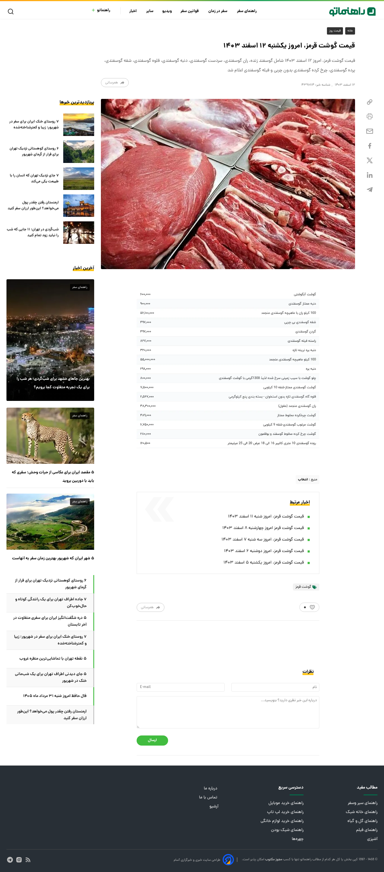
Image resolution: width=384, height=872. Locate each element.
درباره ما (211, 788)
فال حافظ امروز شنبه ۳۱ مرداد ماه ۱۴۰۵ (55, 696)
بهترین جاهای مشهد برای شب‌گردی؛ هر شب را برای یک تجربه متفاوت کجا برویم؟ (53, 383)
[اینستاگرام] (19, 860)
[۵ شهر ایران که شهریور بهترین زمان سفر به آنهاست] (50, 522)
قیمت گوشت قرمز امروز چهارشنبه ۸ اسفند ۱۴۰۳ (263, 528)
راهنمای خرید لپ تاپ (285, 812)
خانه (350, 31)
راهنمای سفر (247, 11)
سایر (149, 11)
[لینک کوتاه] (370, 102)
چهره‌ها (298, 839)
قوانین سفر (190, 11)
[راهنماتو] (352, 11)
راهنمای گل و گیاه (362, 821)
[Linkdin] (369, 175)
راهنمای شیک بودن (287, 830)
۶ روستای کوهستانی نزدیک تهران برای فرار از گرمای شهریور (34, 152)
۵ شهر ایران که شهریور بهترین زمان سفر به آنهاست (53, 558)
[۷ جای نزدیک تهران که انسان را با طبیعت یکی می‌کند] (78, 178)
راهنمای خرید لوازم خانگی (282, 821)
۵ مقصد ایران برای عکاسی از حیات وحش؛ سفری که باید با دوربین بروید (53, 476)
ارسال (152, 740)
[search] (11, 11)
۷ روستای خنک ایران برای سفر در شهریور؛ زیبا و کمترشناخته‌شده (34, 125)
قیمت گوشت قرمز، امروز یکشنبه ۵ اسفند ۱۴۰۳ (263, 563)
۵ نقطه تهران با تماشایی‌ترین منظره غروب (53, 659)
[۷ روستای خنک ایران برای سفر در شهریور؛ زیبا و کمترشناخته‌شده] (78, 124)
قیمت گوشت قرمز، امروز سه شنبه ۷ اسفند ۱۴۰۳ (263, 540)
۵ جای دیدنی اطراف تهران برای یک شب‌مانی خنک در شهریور (51, 677)
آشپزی (372, 839)
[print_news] (369, 116)
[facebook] (369, 145)
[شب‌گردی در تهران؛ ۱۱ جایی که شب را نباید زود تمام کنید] (78, 232)
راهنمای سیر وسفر (363, 803)
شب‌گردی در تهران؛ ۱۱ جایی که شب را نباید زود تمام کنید (33, 233)
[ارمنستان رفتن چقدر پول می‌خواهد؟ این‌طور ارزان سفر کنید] (78, 205)
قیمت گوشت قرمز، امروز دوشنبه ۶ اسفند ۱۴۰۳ (264, 551)
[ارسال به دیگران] (369, 131)
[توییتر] (369, 160)
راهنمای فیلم (367, 830)
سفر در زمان (218, 11)
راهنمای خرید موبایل (286, 803)
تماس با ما (208, 797)
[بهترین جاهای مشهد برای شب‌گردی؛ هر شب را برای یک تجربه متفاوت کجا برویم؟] (50, 340)
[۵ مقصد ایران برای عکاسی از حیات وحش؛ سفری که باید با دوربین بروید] (50, 436)
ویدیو (167, 11)
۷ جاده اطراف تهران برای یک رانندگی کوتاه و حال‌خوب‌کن (51, 602)
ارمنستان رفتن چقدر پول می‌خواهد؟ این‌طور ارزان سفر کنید (33, 206)
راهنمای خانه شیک (362, 812)
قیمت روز (335, 31)
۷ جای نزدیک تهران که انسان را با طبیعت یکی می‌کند (34, 179)
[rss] (27, 859)
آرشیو (213, 806)
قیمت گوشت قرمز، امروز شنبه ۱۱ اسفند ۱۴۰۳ (266, 517)
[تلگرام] (369, 189)
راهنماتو (103, 10)
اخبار (133, 11)
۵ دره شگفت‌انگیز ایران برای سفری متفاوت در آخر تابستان (50, 621)
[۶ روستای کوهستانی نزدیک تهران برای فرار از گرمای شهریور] (78, 151)
